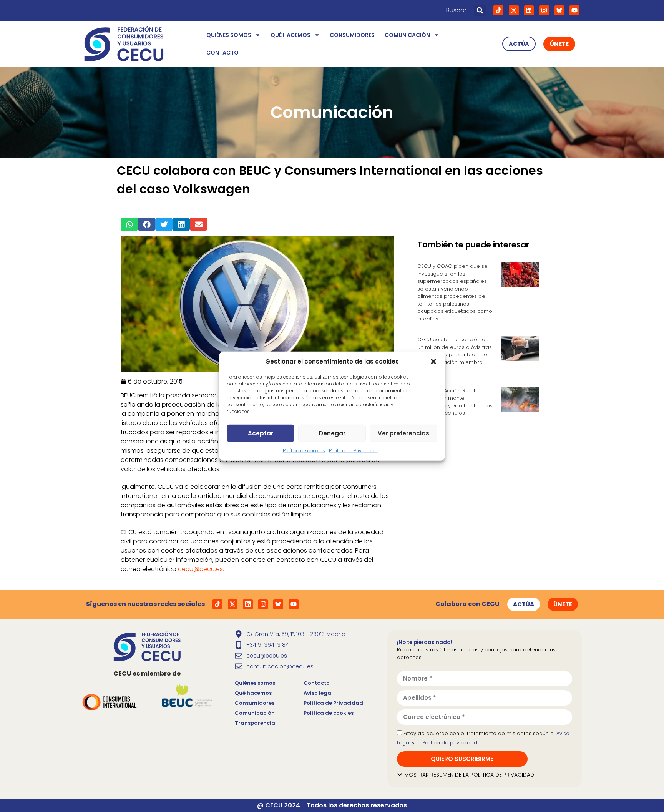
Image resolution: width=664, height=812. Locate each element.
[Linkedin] (529, 10)
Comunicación (407, 35)
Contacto (222, 52)
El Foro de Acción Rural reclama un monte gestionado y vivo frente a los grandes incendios (455, 402)
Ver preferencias (403, 433)
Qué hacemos (290, 35)
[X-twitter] (514, 10)
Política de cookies (304, 450)
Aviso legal (318, 693)
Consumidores (352, 35)
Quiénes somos (228, 35)
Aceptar (260, 433)
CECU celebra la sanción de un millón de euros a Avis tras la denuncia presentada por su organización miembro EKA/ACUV (454, 354)
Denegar (332, 433)
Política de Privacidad (353, 450)
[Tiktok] (498, 10)
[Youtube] (574, 10)
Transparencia (255, 723)
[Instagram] (544, 10)
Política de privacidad (449, 742)
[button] (433, 361)
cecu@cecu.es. (201, 569)
